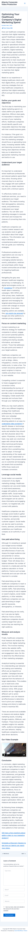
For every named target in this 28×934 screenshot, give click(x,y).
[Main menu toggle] (24, 3)
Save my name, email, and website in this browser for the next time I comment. (13, 908)
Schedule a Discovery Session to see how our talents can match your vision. (14, 845)
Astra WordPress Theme (20, 930)
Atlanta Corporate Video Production (9, 3)
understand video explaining (12, 424)
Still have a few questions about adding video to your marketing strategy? (13, 835)
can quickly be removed (14, 313)
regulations (8, 288)
